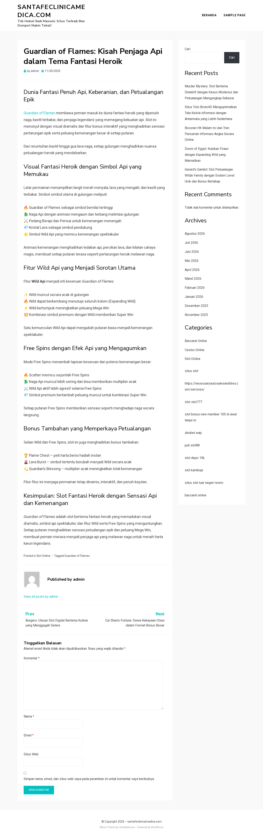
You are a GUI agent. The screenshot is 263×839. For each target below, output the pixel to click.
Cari (187, 49)
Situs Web (31, 754)
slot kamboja (194, 470)
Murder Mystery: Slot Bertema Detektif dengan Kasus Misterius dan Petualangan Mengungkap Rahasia (211, 92)
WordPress (157, 827)
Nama (29, 716)
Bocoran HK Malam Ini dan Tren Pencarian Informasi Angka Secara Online (209, 134)
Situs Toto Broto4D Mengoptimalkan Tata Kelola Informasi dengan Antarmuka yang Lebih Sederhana (211, 113)
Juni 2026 (192, 252)
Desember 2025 (196, 306)
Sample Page (235, 15)
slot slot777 (193, 402)
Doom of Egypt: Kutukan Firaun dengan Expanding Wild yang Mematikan (206, 155)
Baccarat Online (196, 341)
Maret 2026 (193, 279)
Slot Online (43, 555)
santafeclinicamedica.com (51, 11)
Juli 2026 (191, 243)
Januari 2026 (194, 297)
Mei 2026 (191, 261)
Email (29, 735)
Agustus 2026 (195, 234)
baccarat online (195, 495)
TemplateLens (127, 827)
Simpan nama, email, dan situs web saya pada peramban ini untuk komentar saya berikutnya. (89, 779)
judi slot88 (192, 445)
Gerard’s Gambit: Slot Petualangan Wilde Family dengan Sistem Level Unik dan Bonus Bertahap (209, 175)
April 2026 (192, 270)
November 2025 (196, 315)
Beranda (209, 15)
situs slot (191, 371)
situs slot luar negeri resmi (204, 483)
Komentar (32, 658)
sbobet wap (193, 433)
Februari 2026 (195, 288)
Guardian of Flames (77, 555)
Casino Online (194, 350)
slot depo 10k (195, 458)
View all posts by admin (41, 597)
